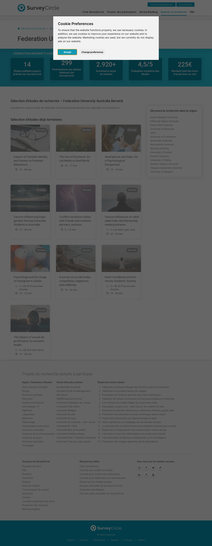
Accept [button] (67, 52)
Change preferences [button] (92, 52)
